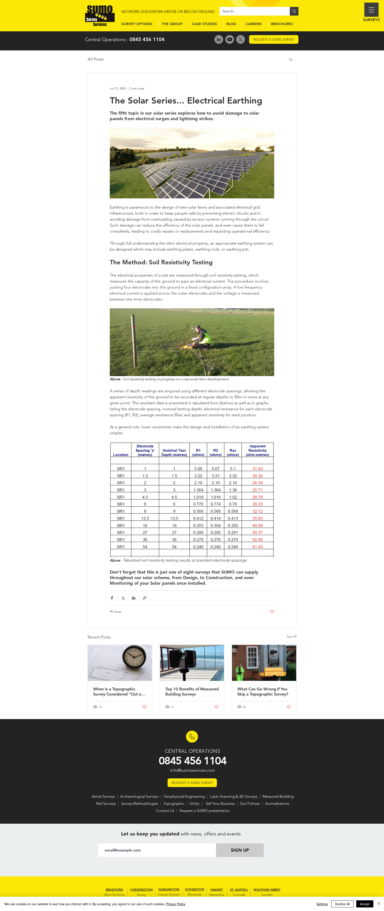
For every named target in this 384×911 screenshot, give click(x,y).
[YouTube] (229, 39)
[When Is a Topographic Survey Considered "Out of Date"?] (120, 663)
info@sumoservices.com (192, 770)
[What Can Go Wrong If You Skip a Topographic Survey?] (264, 663)
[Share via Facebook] (112, 598)
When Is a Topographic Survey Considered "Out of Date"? (118, 691)
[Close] (378, 903)
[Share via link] (144, 598)
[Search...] (294, 11)
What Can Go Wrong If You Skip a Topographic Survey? (262, 691)
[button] (291, 59)
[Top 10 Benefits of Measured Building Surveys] (192, 663)
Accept (365, 904)
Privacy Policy (175, 904)
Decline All (342, 904)
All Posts (96, 59)
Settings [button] (322, 904)
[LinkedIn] (218, 39)
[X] (240, 39)
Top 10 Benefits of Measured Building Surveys (192, 691)
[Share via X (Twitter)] (123, 598)
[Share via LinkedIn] (134, 598)
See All (291, 636)
